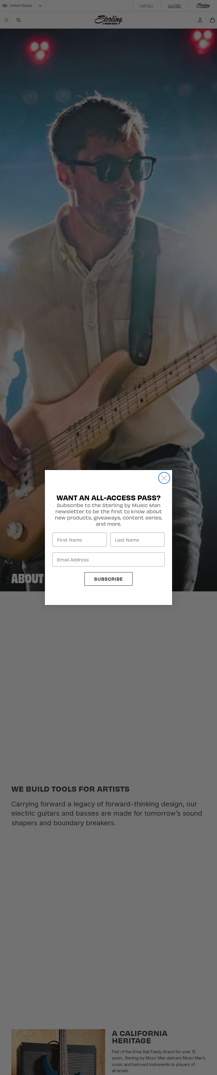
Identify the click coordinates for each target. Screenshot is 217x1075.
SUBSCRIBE (108, 578)
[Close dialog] (164, 478)
